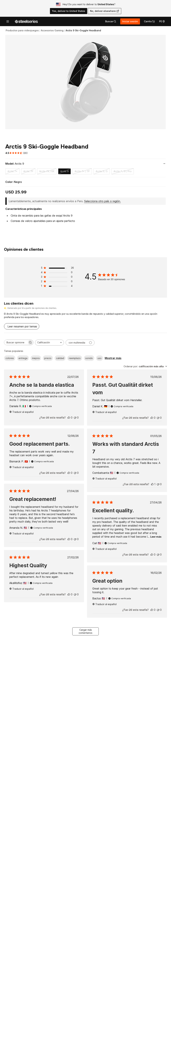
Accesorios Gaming (52, 30)
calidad (60, 358)
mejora (36, 358)
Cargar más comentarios (85, 631)
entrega (23, 358)
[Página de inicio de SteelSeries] (26, 21)
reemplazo (75, 358)
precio (47, 358)
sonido (89, 358)
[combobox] (49, 342)
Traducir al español (23, 411)
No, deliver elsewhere (103, 11)
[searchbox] (15, 342)
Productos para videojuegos (22, 30)
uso (100, 358)
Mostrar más (113, 358)
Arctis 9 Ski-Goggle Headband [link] (83, 30)
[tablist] (110, 21)
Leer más (155, 536)
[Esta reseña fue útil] (69, 417)
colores (10, 358)
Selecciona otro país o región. (102, 201)
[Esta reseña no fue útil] (75, 417)
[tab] (110, 21)
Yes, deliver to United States (68, 11)
